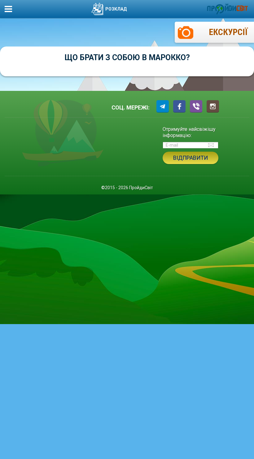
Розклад (116, 9)
